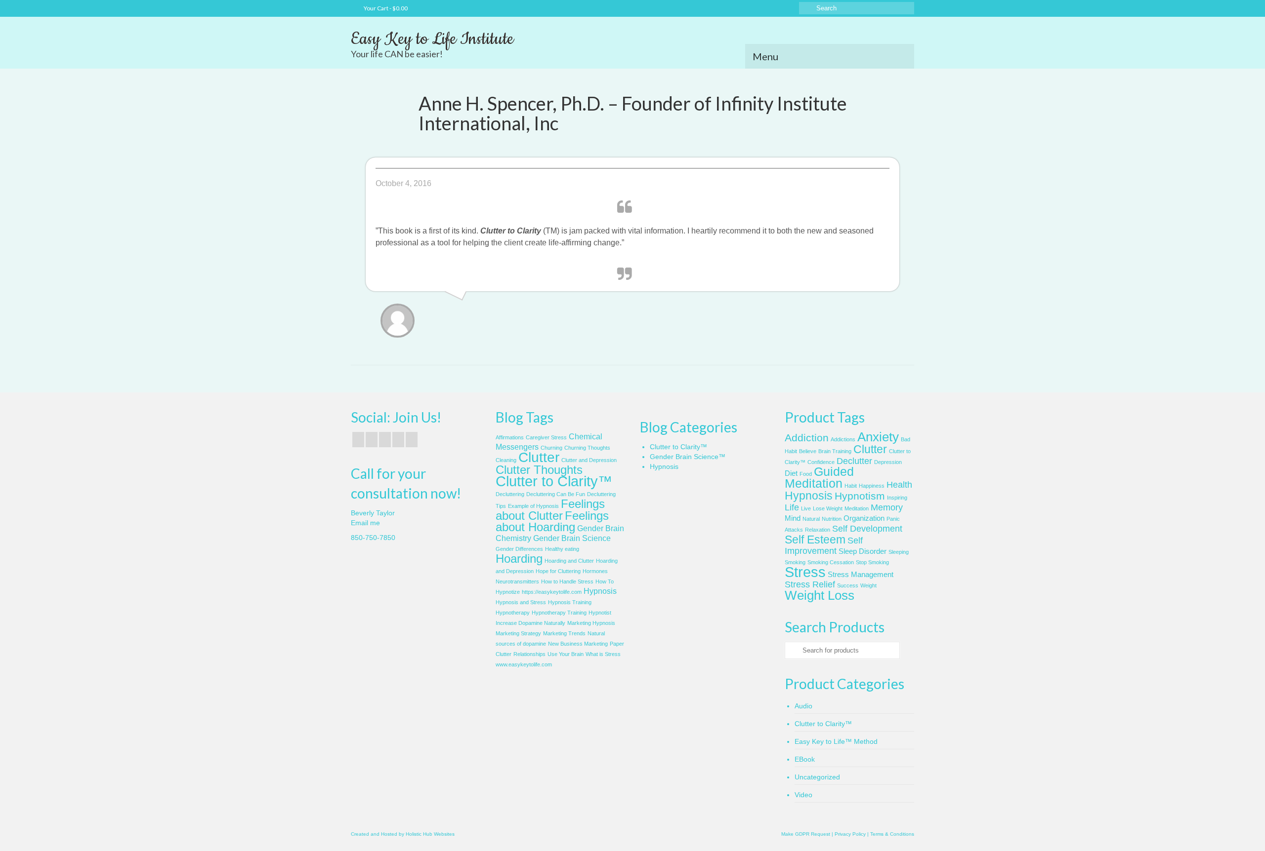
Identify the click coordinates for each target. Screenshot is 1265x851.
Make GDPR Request (805, 834)
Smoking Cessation (830, 562)
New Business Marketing (578, 644)
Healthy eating (562, 549)
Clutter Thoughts (539, 469)
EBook (805, 759)
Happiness (872, 486)
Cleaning (506, 460)
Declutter (854, 461)
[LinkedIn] (412, 439)
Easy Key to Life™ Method (836, 741)
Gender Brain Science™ (687, 457)
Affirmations (510, 437)
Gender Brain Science (572, 538)
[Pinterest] (398, 439)
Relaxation (817, 530)
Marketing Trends (564, 633)
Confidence (821, 462)
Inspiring (897, 498)
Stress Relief (810, 584)
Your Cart (385, 8)
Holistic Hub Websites (430, 834)
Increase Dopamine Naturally (530, 623)
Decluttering (510, 494)
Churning (551, 448)
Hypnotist (600, 613)
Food (806, 474)
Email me (365, 523)
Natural (811, 519)
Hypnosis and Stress (521, 602)
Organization (864, 518)
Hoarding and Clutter (569, 561)
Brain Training (834, 451)
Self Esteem (815, 539)
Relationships (529, 654)
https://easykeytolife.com (552, 592)
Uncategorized (817, 777)
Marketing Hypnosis (591, 623)
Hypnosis (600, 591)
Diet (791, 473)
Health (899, 485)
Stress (805, 572)
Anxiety (878, 436)
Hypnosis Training (569, 602)
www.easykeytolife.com (524, 664)
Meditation (856, 508)
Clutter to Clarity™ (554, 481)
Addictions (843, 439)
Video (803, 795)
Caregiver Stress (546, 437)
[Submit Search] (806, 8)
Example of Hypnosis (533, 506)
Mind (793, 518)
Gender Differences (519, 549)
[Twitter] (372, 439)
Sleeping (898, 552)
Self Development (867, 529)
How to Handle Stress (567, 581)
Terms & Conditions (892, 834)
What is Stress (603, 654)
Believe (807, 451)
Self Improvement (824, 546)
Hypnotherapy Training (559, 613)
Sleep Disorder (862, 551)
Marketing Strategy (518, 633)
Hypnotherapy (513, 613)
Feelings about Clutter (550, 509)
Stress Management (860, 575)
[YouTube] (385, 439)
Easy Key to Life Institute (432, 39)
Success (847, 585)
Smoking (795, 562)
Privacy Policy (850, 834)
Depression (888, 462)
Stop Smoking (872, 562)
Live (806, 508)
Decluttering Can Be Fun (555, 494)
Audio (803, 706)
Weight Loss (819, 595)
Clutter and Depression (589, 460)
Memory (887, 507)
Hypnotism (860, 496)
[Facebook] (358, 439)
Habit (850, 486)
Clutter (538, 457)
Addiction (807, 437)
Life (792, 507)
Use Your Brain (566, 654)
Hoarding (519, 558)
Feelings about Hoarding (552, 521)
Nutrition (832, 519)
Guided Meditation (819, 477)
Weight (868, 585)
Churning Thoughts (587, 448)
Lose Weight (828, 508)
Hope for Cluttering (558, 571)
